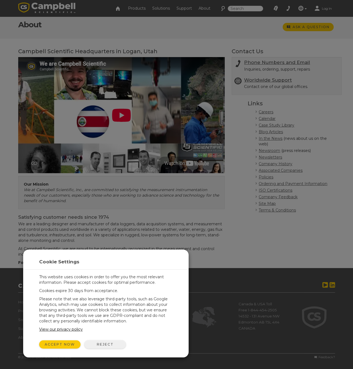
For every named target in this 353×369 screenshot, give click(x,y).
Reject (105, 344)
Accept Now (60, 344)
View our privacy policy (61, 329)
